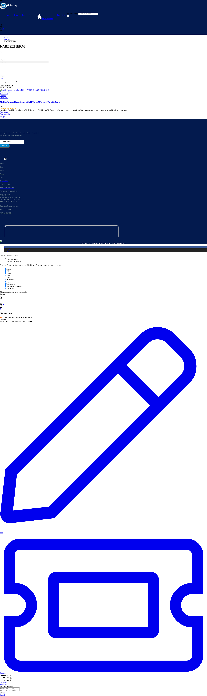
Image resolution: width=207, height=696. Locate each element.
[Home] (103, 298)
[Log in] (1, 26)
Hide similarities (12, 259)
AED (7, 247)
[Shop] (103, 301)
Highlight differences (13, 261)
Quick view (4, 98)
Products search (72, 14)
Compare (3, 96)
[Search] (68, 16)
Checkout (3, 682)
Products (7, 39)
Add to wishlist (5, 92)
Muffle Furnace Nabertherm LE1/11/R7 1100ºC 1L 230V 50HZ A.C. (30, 102)
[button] (4, 94)
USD (6, 251)
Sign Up (4, 146)
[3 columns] (6, 88)
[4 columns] (8, 88)
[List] (1, 88)
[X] (5, 159)
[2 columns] (3, 88)
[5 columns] (10, 88)
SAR (8, 249)
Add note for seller (6, 686)
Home (6, 37)
